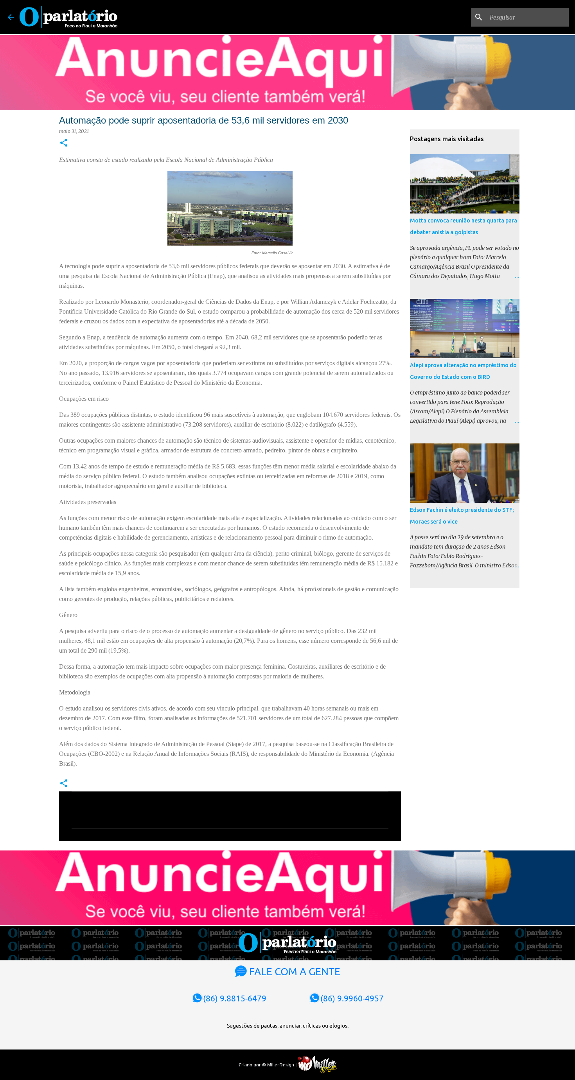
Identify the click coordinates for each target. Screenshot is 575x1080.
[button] (63, 143)
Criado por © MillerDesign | (268, 1064)
